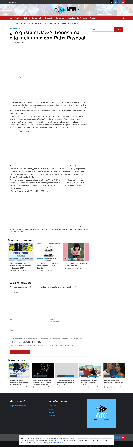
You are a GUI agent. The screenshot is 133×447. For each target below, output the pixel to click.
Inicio (10, 18)
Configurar (106, 440)
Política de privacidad (34, 342)
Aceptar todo (82, 440)
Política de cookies (57, 442)
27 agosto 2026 (69, 385)
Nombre (13, 319)
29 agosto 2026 (22, 270)
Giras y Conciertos (15, 28)
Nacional (78, 258)
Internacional (24, 258)
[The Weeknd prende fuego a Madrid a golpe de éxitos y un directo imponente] (43, 370)
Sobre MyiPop (12, 2)
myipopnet (13, 270)
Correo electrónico (54, 320)
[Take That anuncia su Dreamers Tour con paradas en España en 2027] (21, 252)
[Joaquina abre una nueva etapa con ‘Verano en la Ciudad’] (90, 370)
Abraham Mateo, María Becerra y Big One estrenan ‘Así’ (113, 382)
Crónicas (18, 18)
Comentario (14, 292)
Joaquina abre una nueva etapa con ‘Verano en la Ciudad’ (89, 382)
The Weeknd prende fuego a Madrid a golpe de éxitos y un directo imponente (42, 382)
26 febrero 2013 (17, 42)
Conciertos (60, 18)
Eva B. (36, 387)
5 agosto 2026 (116, 387)
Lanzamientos (37, 18)
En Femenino (82, 18)
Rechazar (95, 440)
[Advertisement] (49, 61)
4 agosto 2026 (49, 270)
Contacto (93, 18)
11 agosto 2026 (92, 387)
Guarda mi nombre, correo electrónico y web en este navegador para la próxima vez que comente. (47, 338)
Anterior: (28, 229)
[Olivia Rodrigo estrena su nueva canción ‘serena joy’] (66, 370)
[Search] (123, 18)
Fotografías (70, 18)
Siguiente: (70, 228)
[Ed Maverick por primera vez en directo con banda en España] (49, 252)
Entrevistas (49, 18)
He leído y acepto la (27, 342)
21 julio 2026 (76, 268)
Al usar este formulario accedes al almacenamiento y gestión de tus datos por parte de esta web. (43, 345)
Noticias (27, 18)
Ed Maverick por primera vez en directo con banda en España (48, 265)
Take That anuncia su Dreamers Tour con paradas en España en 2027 (20, 265)
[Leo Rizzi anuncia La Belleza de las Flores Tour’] (76, 252)
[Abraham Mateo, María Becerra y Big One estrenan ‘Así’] (114, 370)
